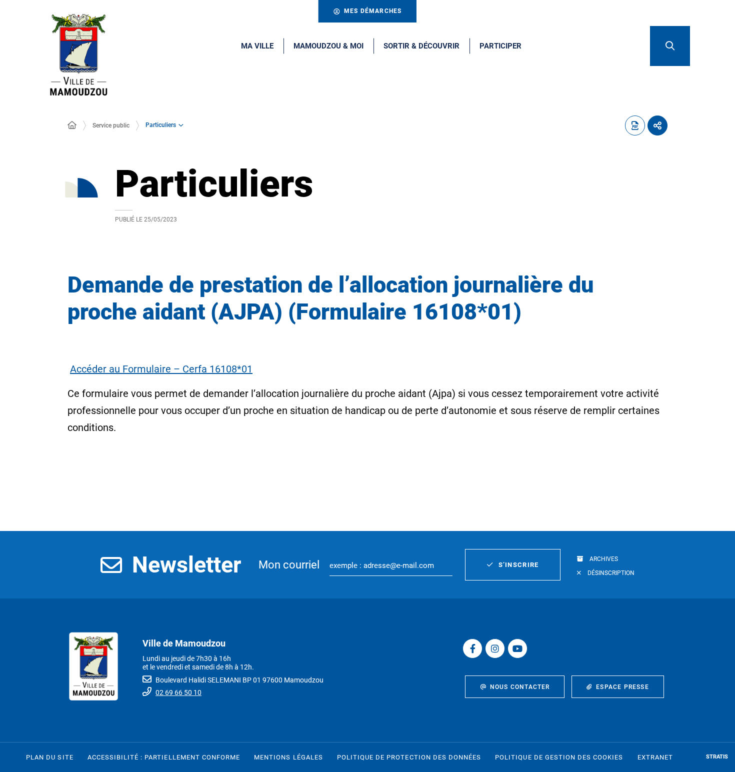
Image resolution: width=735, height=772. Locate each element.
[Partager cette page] (658, 126)
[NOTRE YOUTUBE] (518, 648)
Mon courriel (289, 564)
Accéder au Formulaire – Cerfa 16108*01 (161, 369)
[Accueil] (72, 126)
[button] (670, 46)
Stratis (717, 757)
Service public (111, 125)
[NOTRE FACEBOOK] (472, 648)
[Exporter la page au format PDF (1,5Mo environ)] (635, 126)
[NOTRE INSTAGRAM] (495, 648)
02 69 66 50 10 (179, 692)
